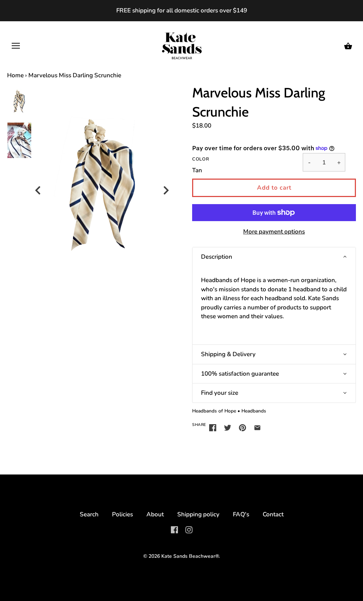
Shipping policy (198, 514)
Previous (38, 186)
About (155, 514)
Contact (273, 514)
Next (167, 186)
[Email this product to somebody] (257, 427)
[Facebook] (174, 529)
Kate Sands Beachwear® (190, 556)
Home (15, 75)
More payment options (274, 232)
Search (89, 514)
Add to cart (274, 188)
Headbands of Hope (214, 411)
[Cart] (348, 46)
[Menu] (16, 47)
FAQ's (241, 514)
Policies (122, 514)
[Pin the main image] (242, 427)
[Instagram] (188, 529)
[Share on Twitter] (227, 427)
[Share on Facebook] (212, 427)
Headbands (253, 411)
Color (200, 159)
